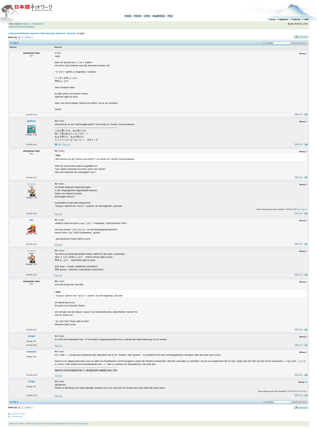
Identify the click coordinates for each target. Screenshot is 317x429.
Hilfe (306, 19)
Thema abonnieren (16, 416)
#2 (306, 122)
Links (147, 16)
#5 (306, 220)
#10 (305, 382)
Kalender (296, 19)
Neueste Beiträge (26, 27)
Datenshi (31, 351)
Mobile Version (66, 424)
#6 (306, 251)
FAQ (170, 16)
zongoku (303, 209)
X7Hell (31, 336)
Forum (137, 16)
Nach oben (56, 424)
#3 (306, 151)
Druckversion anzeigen (18, 414)
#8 (306, 337)
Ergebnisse (159, 16)
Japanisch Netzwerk (19, 33)
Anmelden (24, 24)
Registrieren (37, 24)
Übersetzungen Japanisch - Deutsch (58, 33)
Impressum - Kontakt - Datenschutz (22, 424)
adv (31, 220)
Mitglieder (283, 19)
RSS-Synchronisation (80, 424)
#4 (306, 184)
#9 (306, 352)
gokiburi (31, 121)
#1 (306, 54)
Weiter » (29, 37)
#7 (306, 282)
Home (128, 16)
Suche (272, 19)
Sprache (35, 33)
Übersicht (13, 27)
